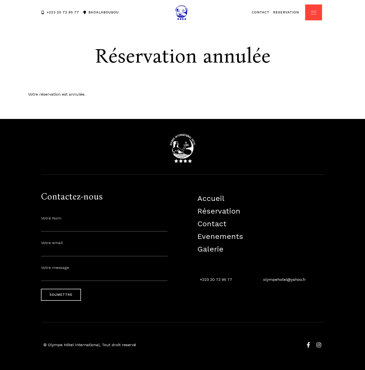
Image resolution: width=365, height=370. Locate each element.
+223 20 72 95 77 (216, 279)
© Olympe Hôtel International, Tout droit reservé (89, 344)
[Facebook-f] (308, 345)
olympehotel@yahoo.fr (284, 279)
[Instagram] (319, 345)
